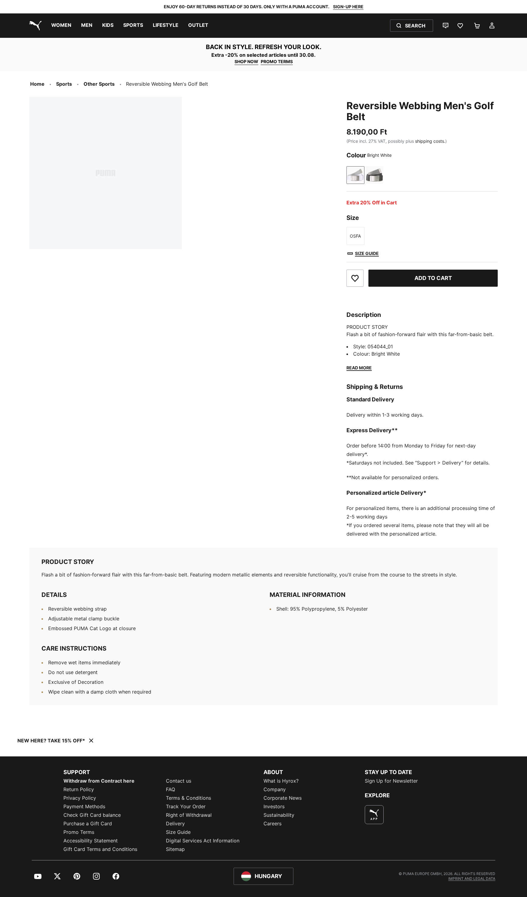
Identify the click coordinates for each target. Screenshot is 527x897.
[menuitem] (61, 26)
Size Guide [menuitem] (178, 832)
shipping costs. (430, 141)
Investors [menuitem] (274, 806)
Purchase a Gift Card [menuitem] (87, 823)
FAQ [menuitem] (170, 789)
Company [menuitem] (275, 789)
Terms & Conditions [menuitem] (188, 798)
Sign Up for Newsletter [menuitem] (391, 781)
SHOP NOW (246, 61)
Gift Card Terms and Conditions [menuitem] (100, 849)
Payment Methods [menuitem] (84, 806)
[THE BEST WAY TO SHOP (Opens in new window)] (374, 814)
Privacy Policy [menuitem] (79, 798)
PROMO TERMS (277, 61)
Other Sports (99, 84)
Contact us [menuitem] (178, 781)
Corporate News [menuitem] (283, 798)
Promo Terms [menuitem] (78, 832)
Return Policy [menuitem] (78, 789)
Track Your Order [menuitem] (186, 806)
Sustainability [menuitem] (279, 815)
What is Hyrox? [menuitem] (281, 781)
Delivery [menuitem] (175, 823)
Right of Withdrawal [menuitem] (189, 815)
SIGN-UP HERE (348, 6)
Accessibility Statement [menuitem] (90, 841)
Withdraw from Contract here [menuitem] (98, 781)
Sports (64, 84)
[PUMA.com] (34, 26)
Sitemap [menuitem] (175, 849)
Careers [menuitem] (272, 823)
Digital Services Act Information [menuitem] (202, 841)
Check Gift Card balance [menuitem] (92, 815)
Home (37, 84)
